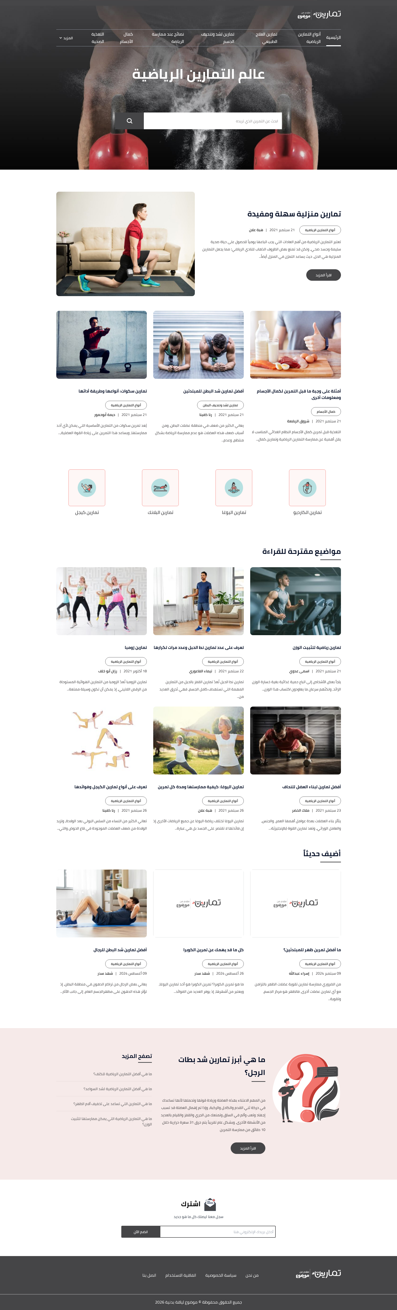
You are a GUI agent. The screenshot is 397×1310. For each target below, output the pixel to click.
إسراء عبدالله (299, 973)
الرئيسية (333, 37)
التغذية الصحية (97, 37)
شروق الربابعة (298, 421)
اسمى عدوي (299, 671)
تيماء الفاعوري (200, 671)
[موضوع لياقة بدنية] (319, 15)
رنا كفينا (205, 414)
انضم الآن (141, 1231)
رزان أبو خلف (107, 671)
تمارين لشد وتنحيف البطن (220, 405)
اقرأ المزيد (324, 275)
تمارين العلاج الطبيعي (266, 37)
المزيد (68, 37)
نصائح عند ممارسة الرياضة (168, 37)
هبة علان (256, 229)
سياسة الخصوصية (220, 1275)
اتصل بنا (149, 1275)
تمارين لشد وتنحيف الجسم (217, 37)
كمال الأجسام (126, 37)
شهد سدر (202, 973)
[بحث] (129, 120)
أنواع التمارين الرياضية (309, 37)
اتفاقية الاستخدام (180, 1275)
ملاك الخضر (300, 810)
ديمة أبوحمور (104, 414)
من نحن (252, 1275)
